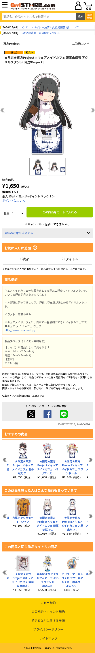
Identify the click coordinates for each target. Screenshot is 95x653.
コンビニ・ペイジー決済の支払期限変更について (49, 27)
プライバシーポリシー (48, 629)
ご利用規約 (48, 603)
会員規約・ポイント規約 (48, 611)
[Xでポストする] (31, 417)
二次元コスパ (80, 43)
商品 (26, 259)
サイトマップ (48, 638)
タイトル (72, 259)
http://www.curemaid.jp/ (20, 330)
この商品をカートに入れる (59, 212)
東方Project (11, 43)
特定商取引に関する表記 (48, 620)
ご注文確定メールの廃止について (40, 33)
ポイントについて (13, 200)
